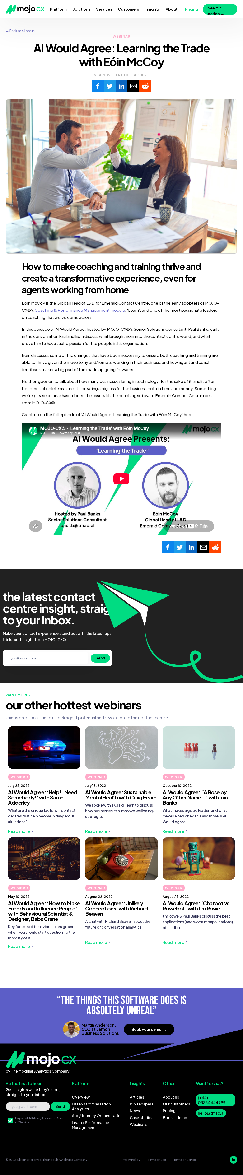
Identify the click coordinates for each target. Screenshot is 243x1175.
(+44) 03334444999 (211, 1100)
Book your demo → (149, 1029)
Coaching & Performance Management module (80, 310)
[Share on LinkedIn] (121, 86)
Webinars (138, 1124)
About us (171, 1097)
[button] (58, 9)
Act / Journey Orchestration (97, 1115)
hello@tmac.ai (211, 1112)
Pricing (169, 1110)
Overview (81, 1097)
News (135, 1110)
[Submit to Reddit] (145, 86)
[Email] (133, 86)
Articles (137, 1097)
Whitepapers (141, 1103)
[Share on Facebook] (98, 86)
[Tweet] (110, 86)
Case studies (141, 1117)
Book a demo (175, 1117)
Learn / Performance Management (90, 1125)
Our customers (176, 1103)
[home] (25, 9)
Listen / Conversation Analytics (91, 1106)
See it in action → (216, 10)
